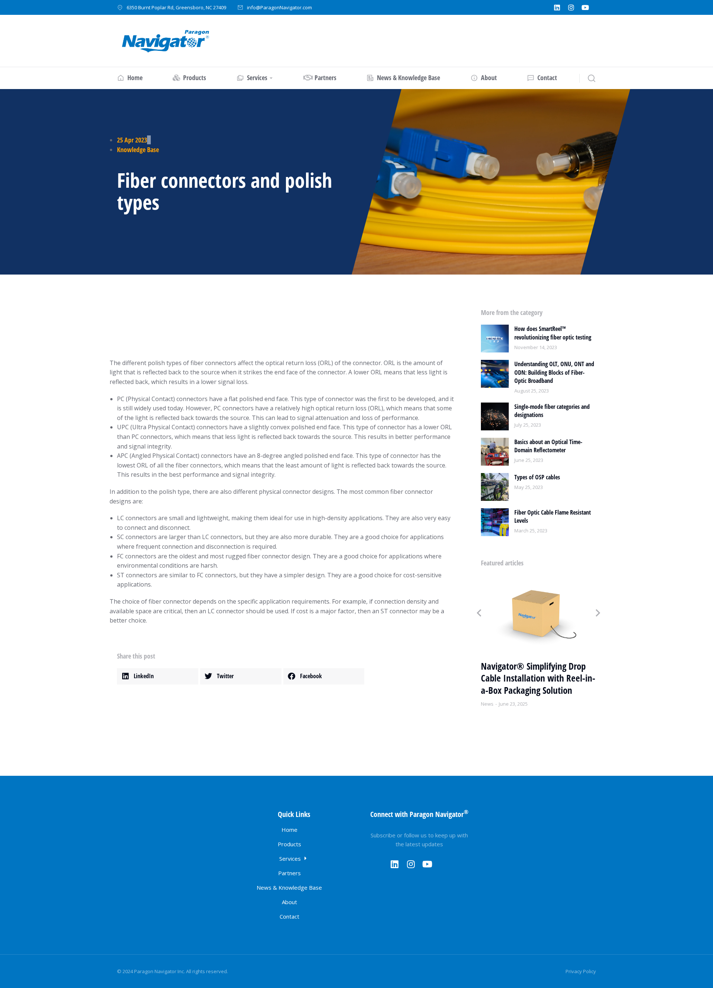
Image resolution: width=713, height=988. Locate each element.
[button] (157, 676)
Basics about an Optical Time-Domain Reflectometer (548, 446)
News (487, 703)
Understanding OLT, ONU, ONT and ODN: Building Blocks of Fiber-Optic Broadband (554, 372)
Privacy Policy (581, 971)
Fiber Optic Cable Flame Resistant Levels (552, 516)
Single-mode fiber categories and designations (552, 411)
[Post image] (495, 338)
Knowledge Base (138, 149)
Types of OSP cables (537, 477)
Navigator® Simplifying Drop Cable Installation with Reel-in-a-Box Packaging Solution (538, 678)
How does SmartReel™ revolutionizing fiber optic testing (552, 333)
